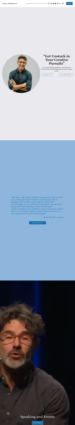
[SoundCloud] (59, 3)
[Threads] (49, 3)
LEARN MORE (37, 422)
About (30, 3)
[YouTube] (55, 3)
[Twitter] (53, 3)
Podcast (42, 3)
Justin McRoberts (9, 3)
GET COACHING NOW (37, 222)
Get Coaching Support (66, 74)
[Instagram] (51, 3)
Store (69, 3)
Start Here (33, 3)
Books (44, 3)
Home (28, 3)
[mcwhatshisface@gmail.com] (57, 3)
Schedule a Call (48, 74)
